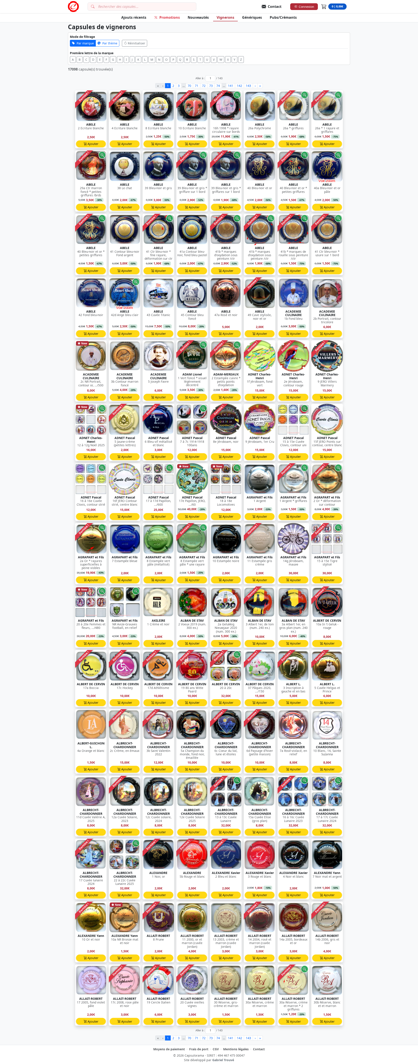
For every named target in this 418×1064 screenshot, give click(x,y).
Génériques (252, 17)
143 (248, 86)
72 (204, 86)
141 (230, 86)
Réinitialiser (136, 43)
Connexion (306, 7)
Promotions (169, 17)
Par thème (109, 43)
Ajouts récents (133, 17)
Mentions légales (236, 1049)
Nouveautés (198, 17)
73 (211, 86)
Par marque (85, 43)
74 (218, 86)
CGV (216, 1049)
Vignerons (225, 17)
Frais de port (198, 1049)
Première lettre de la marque (91, 53)
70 (189, 86)
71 (196, 86)
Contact (259, 1049)
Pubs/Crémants (283, 17)
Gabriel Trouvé (223, 1060)
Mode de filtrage (82, 37)
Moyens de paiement (169, 1049)
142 (239, 86)
